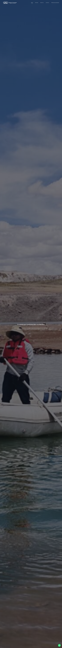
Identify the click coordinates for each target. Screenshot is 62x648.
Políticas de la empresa (55, 2)
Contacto (47, 2)
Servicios (36, 2)
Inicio (32, 2)
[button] (59, 645)
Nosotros (42, 2)
